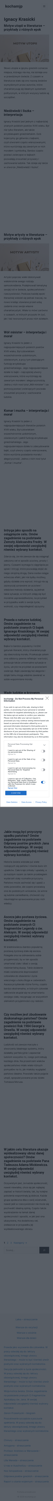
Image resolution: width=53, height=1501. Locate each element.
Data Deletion (11, 802)
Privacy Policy (41, 802)
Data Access (26, 802)
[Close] (48, 699)
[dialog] (26, 750)
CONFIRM (16, 793)
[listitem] (26, 745)
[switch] (43, 751)
